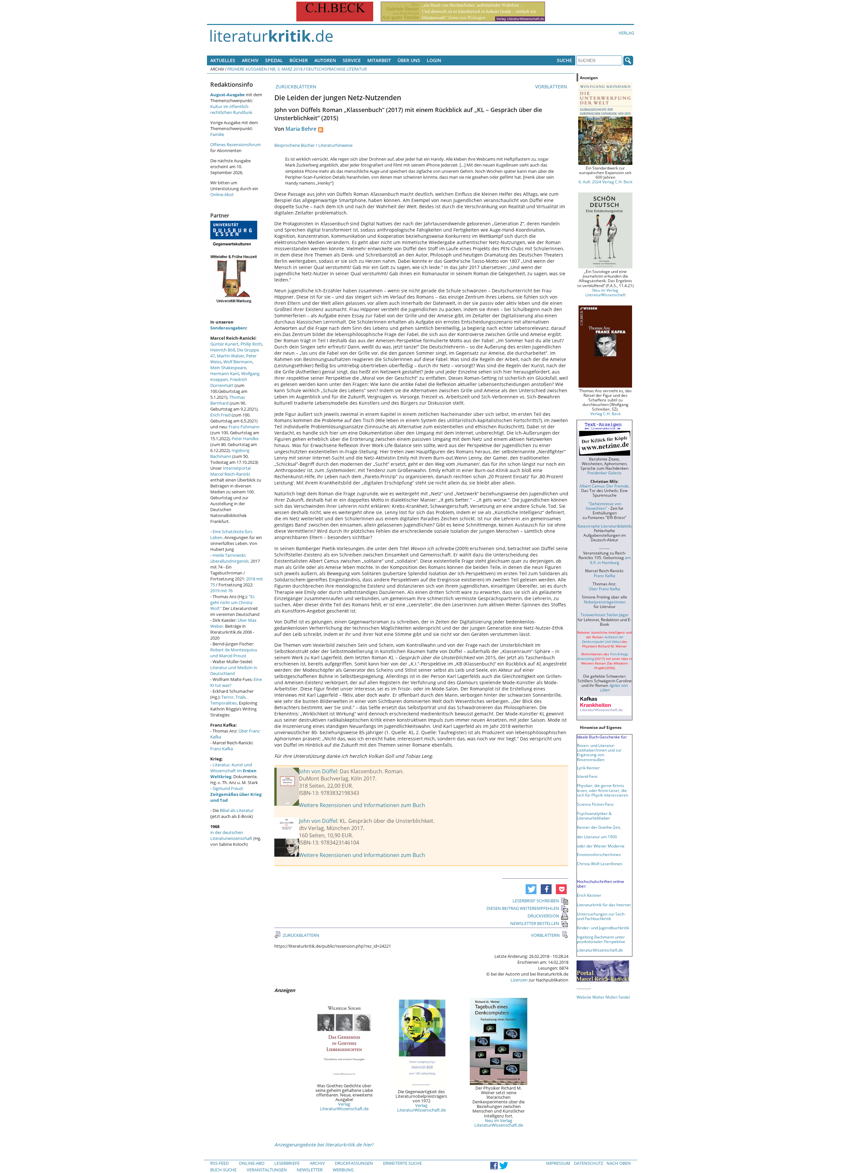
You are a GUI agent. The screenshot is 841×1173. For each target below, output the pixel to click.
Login (434, 60)
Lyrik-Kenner (588, 767)
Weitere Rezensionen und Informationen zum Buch (362, 805)
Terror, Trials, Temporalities (228, 700)
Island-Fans (587, 776)
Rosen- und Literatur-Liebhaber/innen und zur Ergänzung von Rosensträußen (599, 752)
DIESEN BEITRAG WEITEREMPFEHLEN (523, 908)
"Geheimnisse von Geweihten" (603, 506)
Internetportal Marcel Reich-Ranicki (230, 471)
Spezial (274, 60)
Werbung (343, 1170)
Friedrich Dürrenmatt (228, 382)
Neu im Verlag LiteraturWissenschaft (605, 292)
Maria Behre (300, 128)
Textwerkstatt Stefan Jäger (604, 614)
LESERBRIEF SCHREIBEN (535, 901)
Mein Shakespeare (228, 368)
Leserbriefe (287, 1163)
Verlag (626, 33)
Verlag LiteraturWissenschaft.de (344, 1106)
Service (352, 60)
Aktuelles (222, 60)
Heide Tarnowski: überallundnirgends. (230, 558)
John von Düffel (318, 771)
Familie (217, 134)
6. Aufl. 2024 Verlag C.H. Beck (605, 181)
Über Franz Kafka (604, 588)
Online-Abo (221, 194)
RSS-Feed (219, 1163)
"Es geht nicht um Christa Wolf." (232, 602)
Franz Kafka (221, 749)
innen (617, 863)
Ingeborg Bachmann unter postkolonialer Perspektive (601, 939)
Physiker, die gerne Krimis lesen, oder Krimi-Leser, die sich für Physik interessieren (602, 790)
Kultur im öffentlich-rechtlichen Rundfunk (231, 109)
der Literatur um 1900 (597, 836)
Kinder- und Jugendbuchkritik (603, 927)
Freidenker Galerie (604, 472)
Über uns (409, 60)
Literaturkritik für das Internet (604, 904)
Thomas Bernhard (227, 400)
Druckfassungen (354, 1163)
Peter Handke (245, 438)
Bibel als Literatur (237, 810)
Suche (564, 60)
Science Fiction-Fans (595, 804)
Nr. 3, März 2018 (286, 69)
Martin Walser (230, 356)
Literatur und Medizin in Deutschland (233, 670)
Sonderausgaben (228, 328)
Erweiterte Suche (402, 1163)
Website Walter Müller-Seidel (603, 997)
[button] (531, 889)
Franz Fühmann (244, 427)
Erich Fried (220, 415)
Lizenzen (519, 980)
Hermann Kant (224, 373)
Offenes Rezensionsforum (235, 144)
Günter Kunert (224, 344)
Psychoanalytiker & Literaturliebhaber (594, 816)
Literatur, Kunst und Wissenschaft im (233, 770)
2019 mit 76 (221, 591)
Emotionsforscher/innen (599, 854)
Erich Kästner (589, 895)
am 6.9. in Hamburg (610, 560)
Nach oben (618, 1163)
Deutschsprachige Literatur (336, 69)
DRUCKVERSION (543, 916)
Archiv (250, 60)
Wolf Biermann (237, 362)
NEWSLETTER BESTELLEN (534, 923)
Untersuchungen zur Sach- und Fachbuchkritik (601, 916)
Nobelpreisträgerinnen (604, 601)
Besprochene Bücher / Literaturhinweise (313, 145)
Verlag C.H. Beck (605, 413)
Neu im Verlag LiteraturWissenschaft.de (498, 1122)
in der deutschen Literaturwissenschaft (231, 835)
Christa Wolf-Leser (594, 863)
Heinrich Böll (222, 350)
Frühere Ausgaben (247, 69)
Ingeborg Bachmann (229, 453)
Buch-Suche (223, 1170)
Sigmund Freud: (235, 794)
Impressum (558, 1163)
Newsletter (310, 1170)
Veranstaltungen (267, 1170)
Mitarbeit (379, 60)
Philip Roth (251, 344)
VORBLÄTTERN (551, 86)
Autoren (325, 60)
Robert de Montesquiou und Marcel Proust (233, 653)
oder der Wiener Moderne (601, 845)
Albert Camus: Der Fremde (604, 485)
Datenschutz (588, 1163)
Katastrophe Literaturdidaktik (604, 526)
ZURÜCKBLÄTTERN (295, 86)
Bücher (298, 60)
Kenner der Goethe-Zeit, (599, 827)
